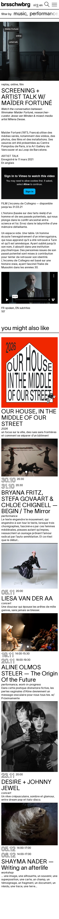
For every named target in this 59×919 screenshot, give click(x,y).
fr (37, 5)
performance (44, 13)
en (41, 5)
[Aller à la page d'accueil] (16, 4)
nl (34, 5)
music (20, 13)
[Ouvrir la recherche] (47, 4)
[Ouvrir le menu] (54, 4)
